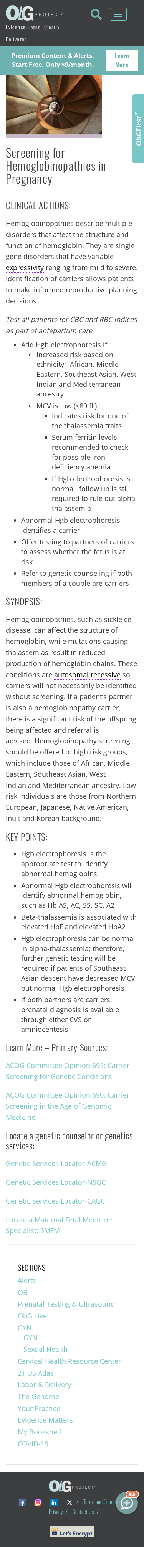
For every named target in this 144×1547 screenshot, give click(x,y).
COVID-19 (33, 1443)
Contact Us (83, 1511)
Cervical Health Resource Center (69, 1361)
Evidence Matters (45, 1419)
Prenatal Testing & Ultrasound (66, 1303)
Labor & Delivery (44, 1384)
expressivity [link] (25, 267)
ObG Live (32, 1315)
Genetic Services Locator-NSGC (56, 1182)
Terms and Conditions (103, 1501)
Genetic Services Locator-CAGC (55, 1200)
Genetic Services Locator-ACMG (56, 1163)
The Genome (38, 1396)
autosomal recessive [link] (87, 674)
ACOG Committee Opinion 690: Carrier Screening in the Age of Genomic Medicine (67, 1106)
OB (23, 1292)
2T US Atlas (36, 1373)
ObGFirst (138, 128)
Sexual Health (45, 1349)
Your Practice (39, 1408)
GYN (25, 1327)
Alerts (27, 1280)
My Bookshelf (39, 1431)
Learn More (121, 60)
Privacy (56, 1511)
